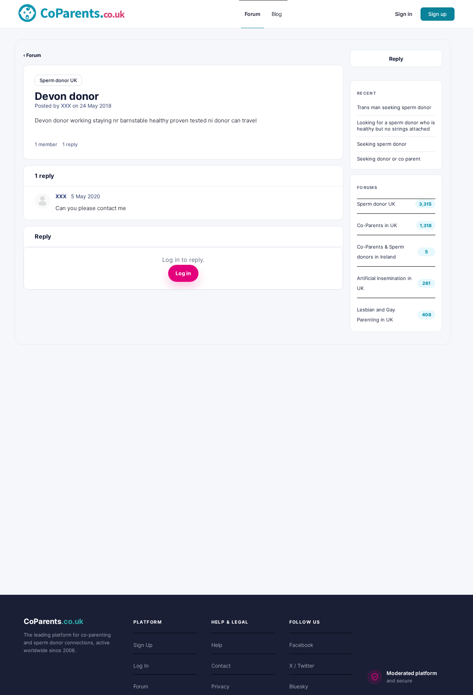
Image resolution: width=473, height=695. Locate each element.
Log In (141, 665)
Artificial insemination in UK (384, 283)
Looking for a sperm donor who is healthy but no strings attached (396, 125)
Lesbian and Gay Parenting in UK (376, 315)
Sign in (403, 14)
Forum (140, 686)
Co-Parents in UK (377, 225)
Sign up (437, 14)
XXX (66, 105)
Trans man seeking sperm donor (394, 107)
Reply (396, 58)
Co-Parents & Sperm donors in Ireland (380, 252)
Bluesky (298, 686)
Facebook (301, 645)
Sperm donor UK (58, 80)
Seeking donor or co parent (389, 159)
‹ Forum (32, 55)
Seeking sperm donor (381, 144)
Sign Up (143, 645)
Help (216, 645)
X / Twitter (301, 665)
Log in (183, 273)
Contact (221, 665)
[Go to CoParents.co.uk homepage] (71, 13)
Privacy (220, 686)
